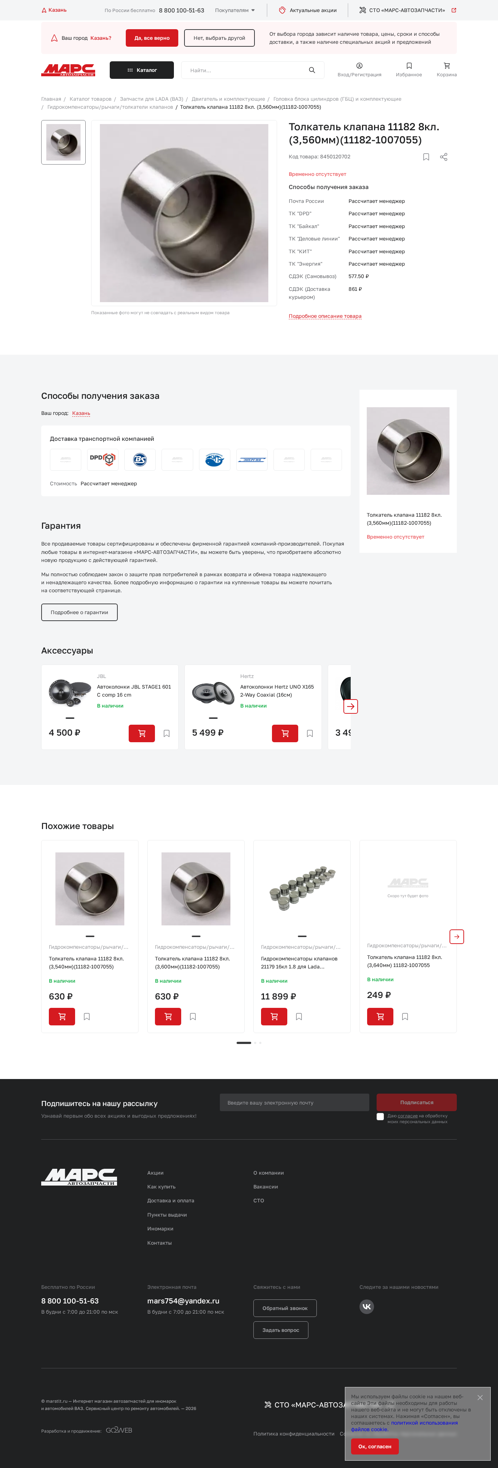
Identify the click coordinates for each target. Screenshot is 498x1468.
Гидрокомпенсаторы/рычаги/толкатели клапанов (86, 947)
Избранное (409, 74)
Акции (155, 1173)
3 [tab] (260, 1043)
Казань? (100, 38)
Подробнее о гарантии (79, 612)
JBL (101, 676)
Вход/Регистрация (359, 74)
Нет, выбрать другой (219, 38)
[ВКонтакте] (417, 165)
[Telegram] (406, 165)
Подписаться (416, 1102)
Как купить (161, 1186)
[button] (350, 706)
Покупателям (232, 10)
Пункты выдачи (167, 1214)
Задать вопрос (280, 1330)
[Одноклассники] (429, 165)
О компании (268, 1173)
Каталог (147, 70)
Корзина (447, 74)
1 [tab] (244, 1043)
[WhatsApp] (441, 165)
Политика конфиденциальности (294, 1433)
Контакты (159, 1243)
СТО (258, 1200)
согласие (408, 1115)
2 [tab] (255, 1043)
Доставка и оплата (170, 1200)
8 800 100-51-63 (181, 10)
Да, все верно (152, 38)
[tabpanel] (90, 936)
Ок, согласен (375, 1446)
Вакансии (265, 1186)
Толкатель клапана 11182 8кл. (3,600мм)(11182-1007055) (192, 962)
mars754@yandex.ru (183, 1300)
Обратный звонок (285, 1308)
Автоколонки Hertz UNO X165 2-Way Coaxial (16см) (277, 690)
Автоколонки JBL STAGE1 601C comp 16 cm (134, 690)
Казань (81, 413)
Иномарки (160, 1228)
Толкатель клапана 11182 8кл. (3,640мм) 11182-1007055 (404, 961)
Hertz (247, 676)
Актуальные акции (313, 10)
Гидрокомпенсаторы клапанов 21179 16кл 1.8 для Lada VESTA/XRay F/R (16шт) (299, 963)
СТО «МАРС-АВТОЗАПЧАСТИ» (407, 10)
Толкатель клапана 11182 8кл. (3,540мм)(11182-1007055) (86, 962)
